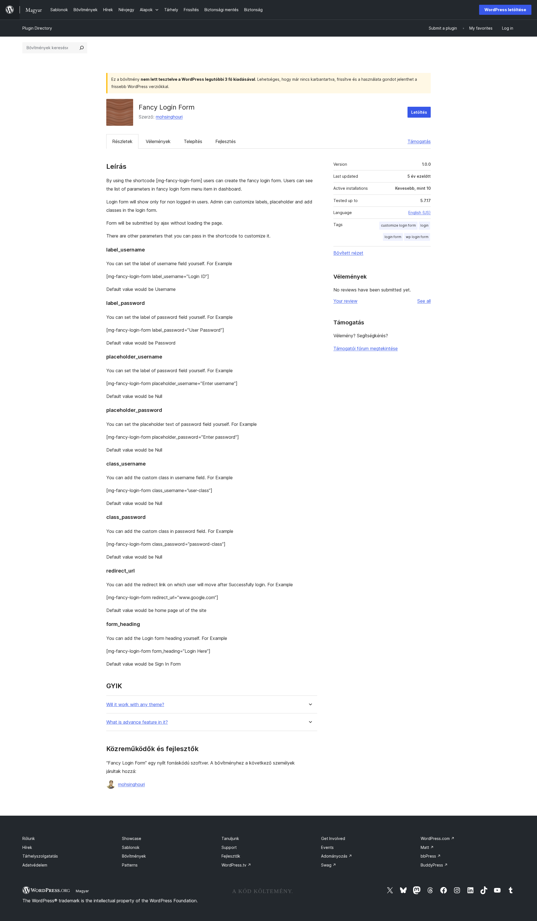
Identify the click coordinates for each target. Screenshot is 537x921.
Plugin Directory (37, 28)
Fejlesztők (231, 856)
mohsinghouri (169, 117)
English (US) (419, 212)
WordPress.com (437, 838)
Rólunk (28, 838)
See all (424, 301)
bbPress (431, 856)
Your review (345, 301)
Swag (328, 865)
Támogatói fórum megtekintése (365, 348)
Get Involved (333, 838)
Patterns (130, 865)
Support (229, 847)
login (424, 225)
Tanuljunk (230, 838)
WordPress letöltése (505, 9)
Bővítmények (134, 856)
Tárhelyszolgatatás (40, 856)
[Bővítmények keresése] (81, 47)
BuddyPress (434, 865)
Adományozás (336, 856)
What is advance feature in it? (137, 722)
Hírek (27, 847)
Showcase (131, 838)
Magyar (82, 891)
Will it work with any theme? (135, 704)
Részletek (122, 141)
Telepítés (193, 141)
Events (327, 847)
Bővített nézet (348, 253)
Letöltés (419, 112)
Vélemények (158, 141)
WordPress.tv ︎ (236, 865)
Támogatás (419, 141)
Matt (427, 847)
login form (393, 237)
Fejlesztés (225, 141)
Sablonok (131, 847)
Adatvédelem (34, 865)
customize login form (398, 225)
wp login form (417, 237)
